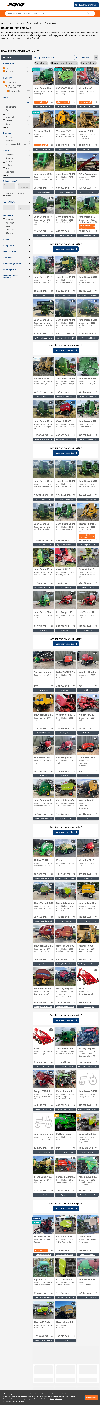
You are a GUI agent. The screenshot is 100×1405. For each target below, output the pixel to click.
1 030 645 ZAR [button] (86, 1148)
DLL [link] (87, 776)
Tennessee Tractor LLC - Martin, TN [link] (68, 439)
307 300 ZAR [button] (85, 583)
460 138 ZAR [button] (40, 1105)
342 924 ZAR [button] (85, 1336)
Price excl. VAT (10, 181)
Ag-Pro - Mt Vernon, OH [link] (65, 295)
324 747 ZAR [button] (62, 1191)
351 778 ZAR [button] (85, 188)
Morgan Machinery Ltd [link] (43, 818)
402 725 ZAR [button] (62, 231)
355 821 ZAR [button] (40, 188)
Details (6, 240)
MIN (5, 185)
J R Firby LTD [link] (43, 630)
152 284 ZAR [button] (62, 729)
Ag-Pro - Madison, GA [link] (43, 192)
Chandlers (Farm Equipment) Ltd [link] (68, 1007)
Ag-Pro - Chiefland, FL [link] (65, 149)
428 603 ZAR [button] (85, 960)
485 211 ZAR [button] (40, 1003)
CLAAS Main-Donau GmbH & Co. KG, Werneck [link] (72, 1383)
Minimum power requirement (10, 277)
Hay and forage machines (30, 23)
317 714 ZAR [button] (40, 626)
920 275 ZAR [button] (40, 1148)
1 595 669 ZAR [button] (41, 1336)
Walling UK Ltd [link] (65, 733)
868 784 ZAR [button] (62, 1105)
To (19, 206)
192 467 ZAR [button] (40, 960)
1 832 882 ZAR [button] (63, 1003)
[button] (16, 57)
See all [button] (6, 127)
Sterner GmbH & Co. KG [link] (43, 1383)
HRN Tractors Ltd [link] (65, 921)
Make (5, 97)
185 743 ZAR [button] (62, 1336)
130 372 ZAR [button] (40, 729)
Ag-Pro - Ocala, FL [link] (43, 396)
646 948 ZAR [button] (85, 540)
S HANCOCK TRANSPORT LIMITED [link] (46, 733)
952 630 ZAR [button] (85, 495)
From (5, 206)
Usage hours (9, 246)
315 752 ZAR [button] (40, 1191)
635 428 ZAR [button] (85, 814)
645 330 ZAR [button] (85, 435)
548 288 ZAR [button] (85, 392)
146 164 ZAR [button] (85, 1251)
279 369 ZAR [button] (62, 771)
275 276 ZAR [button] (62, 1293)
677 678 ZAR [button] (40, 334)
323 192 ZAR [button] (85, 874)
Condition (7, 258)
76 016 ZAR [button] (84, 231)
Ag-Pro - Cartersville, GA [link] (43, 439)
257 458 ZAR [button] (40, 917)
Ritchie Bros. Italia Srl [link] (43, 1255)
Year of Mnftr (9, 202)
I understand (91, 1398)
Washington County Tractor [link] (44, 964)
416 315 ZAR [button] (62, 917)
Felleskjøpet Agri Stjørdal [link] (43, 1340)
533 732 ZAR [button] (85, 1105)
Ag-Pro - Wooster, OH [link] (43, 295)
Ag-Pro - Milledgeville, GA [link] (43, 338)
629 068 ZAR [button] (40, 1379)
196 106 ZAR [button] (85, 917)
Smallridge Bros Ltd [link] (66, 1066)
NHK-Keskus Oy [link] (88, 1152)
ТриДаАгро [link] (65, 1195)
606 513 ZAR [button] (40, 291)
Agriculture (11, 23)
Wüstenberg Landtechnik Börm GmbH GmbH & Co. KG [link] (53, 1195)
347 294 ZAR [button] (40, 771)
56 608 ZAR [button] (84, 145)
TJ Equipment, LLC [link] (65, 587)
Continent (7, 133)
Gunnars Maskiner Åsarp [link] (88, 1297)
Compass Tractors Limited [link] (65, 878)
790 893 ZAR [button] (62, 392)
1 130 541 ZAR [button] (41, 435)
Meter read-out (9, 252)
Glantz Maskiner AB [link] (66, 1152)
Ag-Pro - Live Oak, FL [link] (87, 192)
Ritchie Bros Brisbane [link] (43, 106)
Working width (9, 270)
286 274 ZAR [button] (85, 1003)
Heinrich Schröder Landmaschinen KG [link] (70, 1255)
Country (7, 151)
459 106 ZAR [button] (62, 1379)
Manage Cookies (56, 1399)
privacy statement (9, 1401)
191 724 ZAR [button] (85, 626)
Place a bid (39, 102)
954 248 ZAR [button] (40, 231)
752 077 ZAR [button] (40, 583)
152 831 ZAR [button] (85, 729)
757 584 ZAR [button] (85, 1062)
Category (7, 78)
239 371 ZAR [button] (40, 1062)
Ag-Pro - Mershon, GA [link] (65, 192)
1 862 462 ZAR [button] (63, 874)
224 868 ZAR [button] (40, 1293)
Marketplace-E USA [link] (88, 235)
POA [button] (36, 686)
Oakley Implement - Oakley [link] (88, 1109)
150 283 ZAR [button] (85, 1293)
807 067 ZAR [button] (62, 188)
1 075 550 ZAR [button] (63, 334)
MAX (19, 185)
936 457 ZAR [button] (85, 291)
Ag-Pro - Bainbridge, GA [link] (65, 338)
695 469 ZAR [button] (62, 435)
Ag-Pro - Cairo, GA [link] (65, 235)
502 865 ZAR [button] (40, 814)
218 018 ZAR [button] (62, 814)
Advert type (8, 64)
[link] (43, 76)
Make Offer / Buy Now (85, 227)
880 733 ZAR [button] (85, 1191)
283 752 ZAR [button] (62, 626)
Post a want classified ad (65, 249)
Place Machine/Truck (87, 5)
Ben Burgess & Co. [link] (43, 1152)
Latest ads (8, 215)
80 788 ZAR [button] (62, 960)
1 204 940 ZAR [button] (86, 334)
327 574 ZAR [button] (40, 874)
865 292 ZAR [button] (62, 291)
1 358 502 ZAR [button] (63, 1062)
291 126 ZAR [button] (62, 145)
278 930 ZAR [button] (62, 1251)
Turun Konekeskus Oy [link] (88, 1195)
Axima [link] (65, 1340)
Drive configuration (12, 264)
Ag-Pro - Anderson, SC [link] (43, 235)
